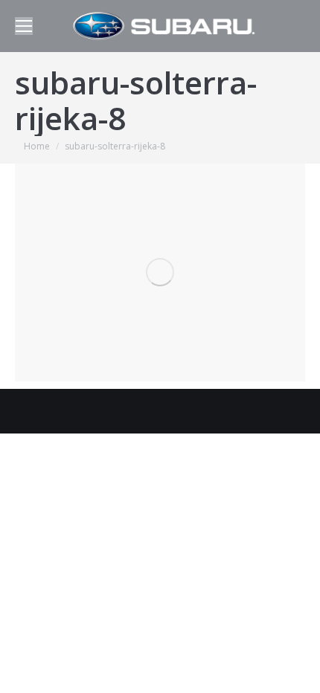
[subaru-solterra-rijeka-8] (160, 272)
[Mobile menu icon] (24, 26)
